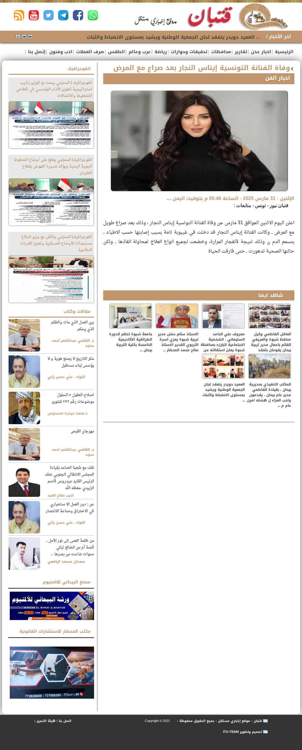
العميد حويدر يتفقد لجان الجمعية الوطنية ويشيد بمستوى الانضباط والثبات (171, 37)
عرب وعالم (139, 52)
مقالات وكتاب (77, 311)
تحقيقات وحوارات (188, 52)
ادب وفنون (60, 52)
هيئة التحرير (46, 721)
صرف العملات (89, 52)
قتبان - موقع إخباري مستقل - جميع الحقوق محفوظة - (219, 721)
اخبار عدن (260, 52)
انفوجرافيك (79, 69)
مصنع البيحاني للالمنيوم (67, 582)
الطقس (115, 52)
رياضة (160, 52)
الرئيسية (283, 52)
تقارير (240, 52)
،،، (258, 37)
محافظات (220, 52)
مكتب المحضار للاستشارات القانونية (55, 631)
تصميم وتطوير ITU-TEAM (242, 732)
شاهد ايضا (270, 295)
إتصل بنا (36, 52)
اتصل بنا (65, 721)
